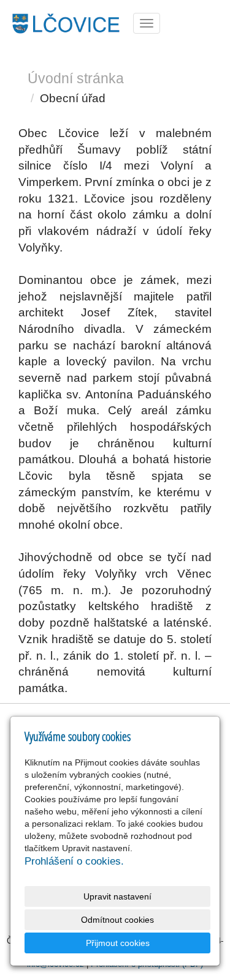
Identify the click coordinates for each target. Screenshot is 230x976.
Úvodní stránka (76, 78)
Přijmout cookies (118, 943)
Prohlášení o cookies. (74, 861)
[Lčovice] (65, 22)
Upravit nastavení (117, 896)
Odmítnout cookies (117, 920)
